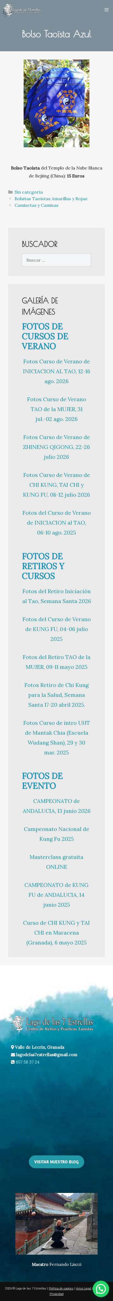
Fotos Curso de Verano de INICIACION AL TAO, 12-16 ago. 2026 (56, 371)
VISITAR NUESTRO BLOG (56, 1161)
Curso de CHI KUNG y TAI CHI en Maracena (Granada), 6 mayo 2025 (56, 932)
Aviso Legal (83, 1288)
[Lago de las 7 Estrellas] (21, 10)
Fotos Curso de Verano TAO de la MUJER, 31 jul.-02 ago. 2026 (56, 409)
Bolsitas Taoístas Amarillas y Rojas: (51, 198)
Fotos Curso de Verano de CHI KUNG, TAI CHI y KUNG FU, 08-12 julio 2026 (56, 484)
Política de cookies (61, 1288)
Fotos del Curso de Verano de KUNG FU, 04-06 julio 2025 (56, 629)
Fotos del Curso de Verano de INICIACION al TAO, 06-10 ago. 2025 (56, 522)
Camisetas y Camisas (36, 205)
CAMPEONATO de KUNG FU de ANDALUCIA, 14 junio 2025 (56, 894)
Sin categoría (29, 192)
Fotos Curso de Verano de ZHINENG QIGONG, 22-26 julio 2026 (56, 447)
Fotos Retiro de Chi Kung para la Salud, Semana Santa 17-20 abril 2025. (56, 694)
